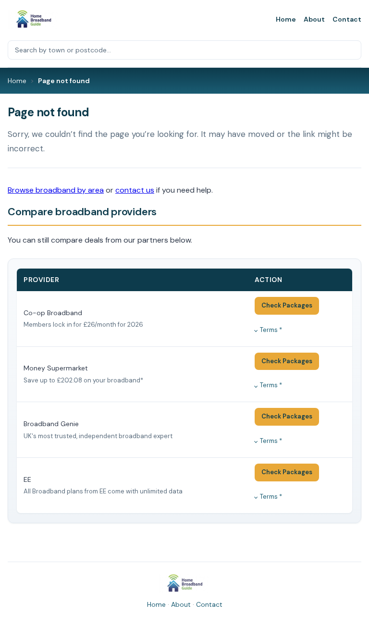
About (314, 19)
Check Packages (286, 305)
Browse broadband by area (56, 190)
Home (286, 19)
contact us (134, 190)
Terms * (271, 330)
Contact (346, 19)
